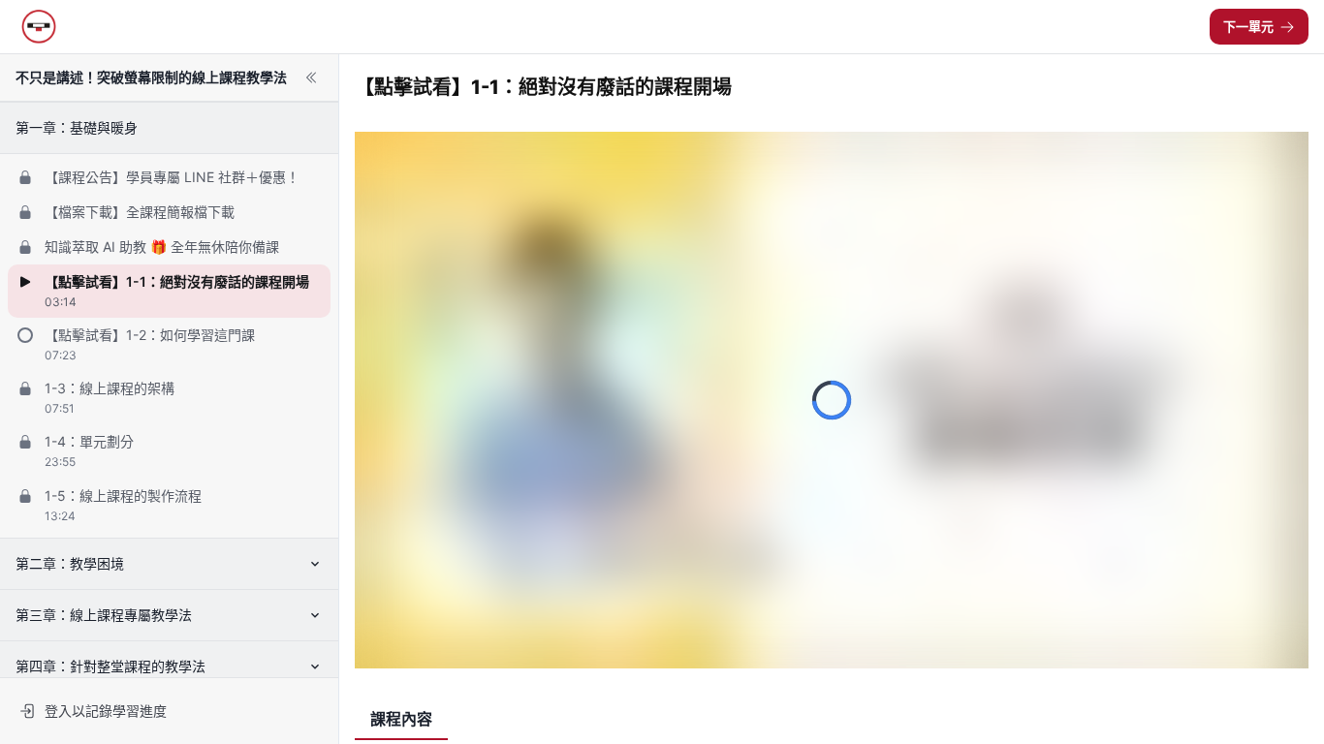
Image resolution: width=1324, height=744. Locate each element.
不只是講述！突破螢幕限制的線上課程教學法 (151, 77)
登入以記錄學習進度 (106, 710)
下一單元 (1248, 26)
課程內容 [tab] (401, 718)
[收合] (311, 77)
